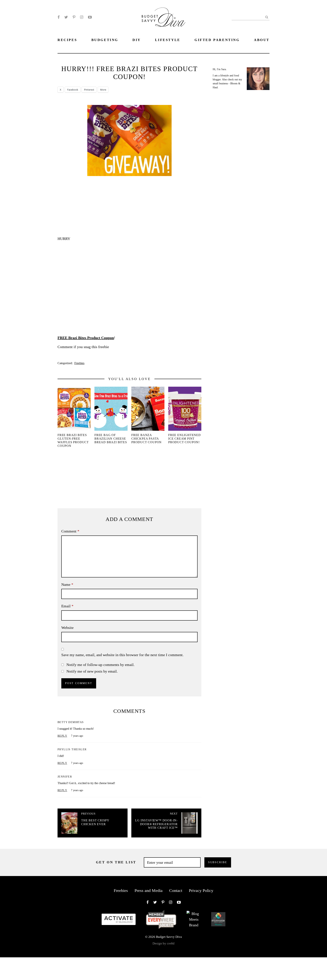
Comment (70, 531)
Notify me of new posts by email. (92, 671)
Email (67, 606)
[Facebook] (58, 17)
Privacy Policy (201, 890)
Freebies (79, 363)
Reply (62, 735)
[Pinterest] (74, 17)
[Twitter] (66, 17)
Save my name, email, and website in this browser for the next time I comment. (122, 655)
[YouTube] (89, 17)
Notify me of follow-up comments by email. (100, 665)
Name (67, 584)
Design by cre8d (163, 943)
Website (67, 627)
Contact (175, 890)
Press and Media (149, 890)
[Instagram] (82, 17)
